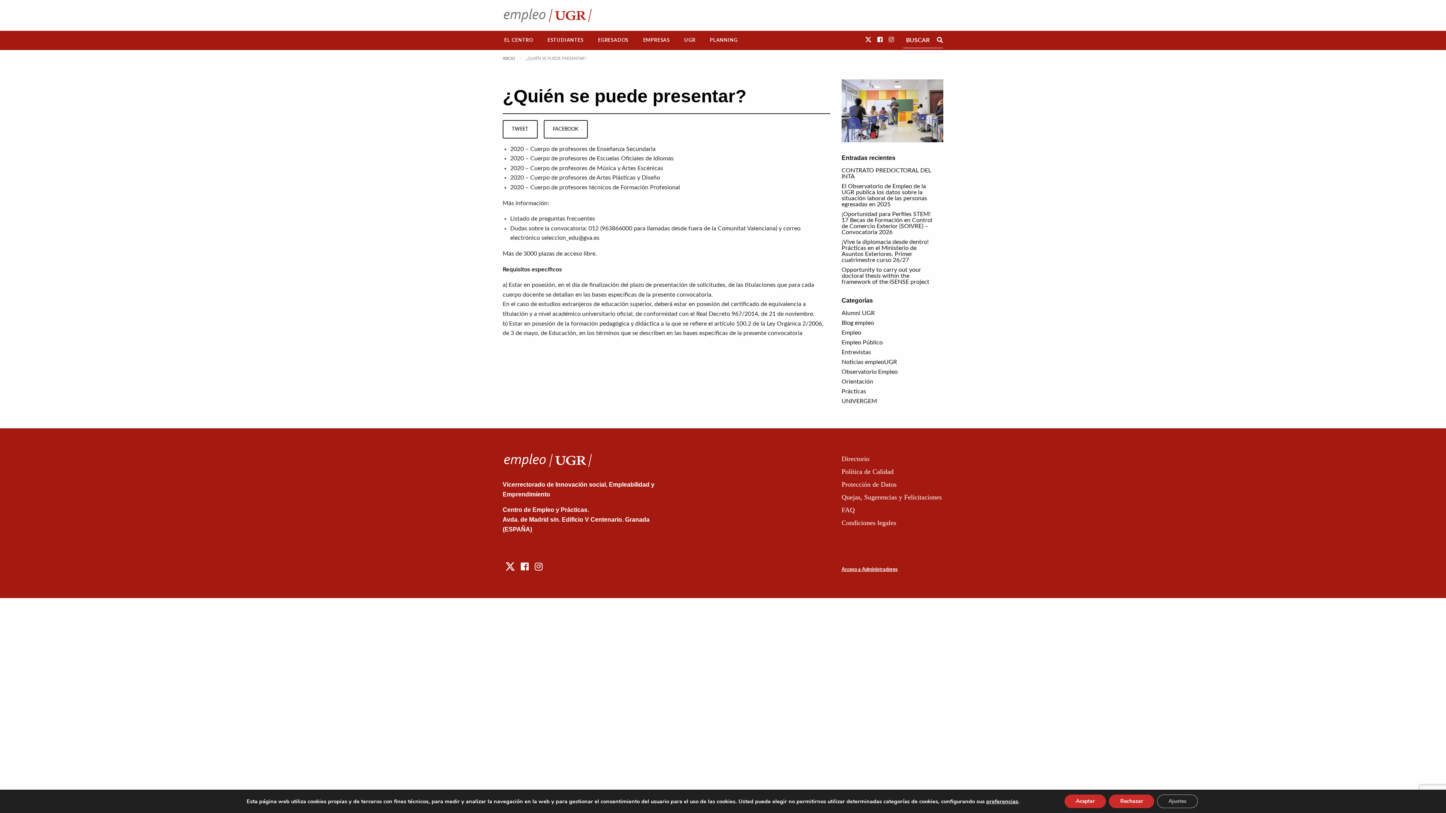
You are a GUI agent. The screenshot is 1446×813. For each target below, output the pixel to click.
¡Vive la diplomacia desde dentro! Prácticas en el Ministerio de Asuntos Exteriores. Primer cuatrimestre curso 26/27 (885, 251)
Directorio (855, 459)
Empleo (851, 333)
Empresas (656, 40)
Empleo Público (862, 343)
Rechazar (1131, 801)
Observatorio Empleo (870, 372)
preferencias (1002, 801)
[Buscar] (940, 40)
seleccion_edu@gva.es (570, 238)
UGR (689, 40)
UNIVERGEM (859, 401)
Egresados (613, 40)
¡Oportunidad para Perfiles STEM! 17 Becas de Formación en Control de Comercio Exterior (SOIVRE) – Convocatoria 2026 (887, 223)
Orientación (857, 382)
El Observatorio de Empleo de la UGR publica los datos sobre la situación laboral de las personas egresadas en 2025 (884, 195)
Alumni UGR (858, 313)
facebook (565, 129)
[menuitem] (518, 40)
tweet (520, 129)
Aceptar (1085, 801)
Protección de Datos (869, 484)
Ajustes (1177, 801)
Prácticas (854, 391)
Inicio (509, 58)
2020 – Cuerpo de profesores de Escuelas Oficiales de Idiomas (592, 158)
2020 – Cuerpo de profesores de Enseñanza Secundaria (583, 149)
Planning (723, 40)
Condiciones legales (869, 523)
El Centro (518, 40)
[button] (868, 40)
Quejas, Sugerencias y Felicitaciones (892, 497)
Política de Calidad (868, 471)
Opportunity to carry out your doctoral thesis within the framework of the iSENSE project (885, 276)
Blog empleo (858, 323)
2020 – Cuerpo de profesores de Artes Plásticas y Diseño (585, 178)
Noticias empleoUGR (869, 362)
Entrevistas (856, 352)
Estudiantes (566, 40)
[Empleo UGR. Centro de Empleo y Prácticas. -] (547, 15)
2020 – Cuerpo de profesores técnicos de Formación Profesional (595, 187)
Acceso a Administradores (870, 569)
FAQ (848, 510)
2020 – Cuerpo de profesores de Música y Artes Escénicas (586, 168)
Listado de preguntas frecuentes (552, 219)
